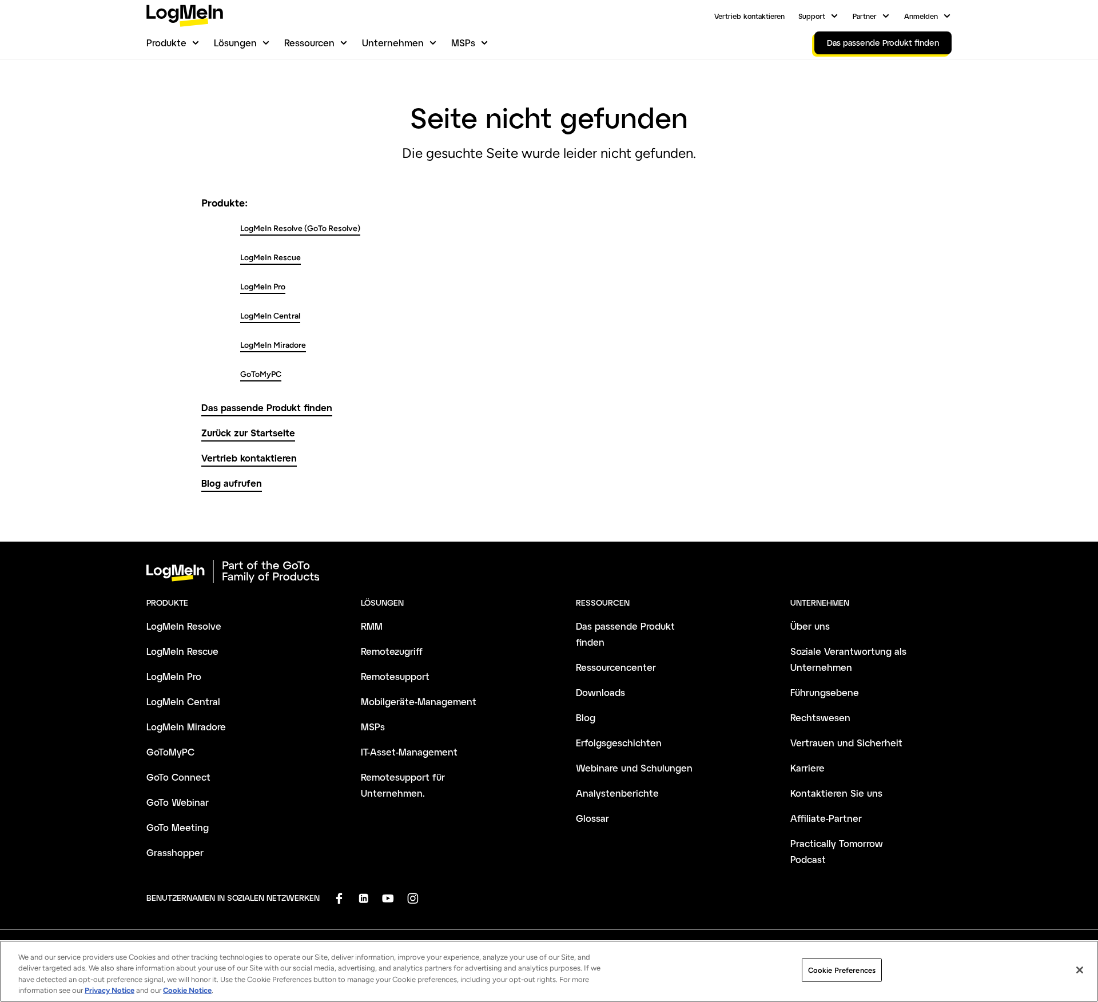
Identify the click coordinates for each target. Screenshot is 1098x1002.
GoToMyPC (260, 374)
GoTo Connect (178, 777)
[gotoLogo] (184, 16)
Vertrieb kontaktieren (749, 16)
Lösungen (235, 42)
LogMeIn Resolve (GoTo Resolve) (300, 228)
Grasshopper (175, 852)
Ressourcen (309, 42)
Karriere (807, 767)
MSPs (463, 42)
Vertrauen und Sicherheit (846, 742)
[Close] (1079, 970)
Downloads (600, 692)
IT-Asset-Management (409, 751)
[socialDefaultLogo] (339, 898)
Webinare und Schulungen (634, 767)
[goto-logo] (549, 571)
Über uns (810, 626)
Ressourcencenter (616, 667)
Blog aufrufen (231, 483)
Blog (585, 717)
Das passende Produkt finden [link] (883, 42)
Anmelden (921, 16)
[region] (549, 971)
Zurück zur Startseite (248, 432)
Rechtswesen (820, 717)
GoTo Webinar (177, 802)
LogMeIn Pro (262, 287)
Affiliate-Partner (826, 818)
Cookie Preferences (842, 970)
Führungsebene (824, 692)
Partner (865, 16)
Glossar (592, 818)
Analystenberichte (617, 793)
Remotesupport (395, 676)
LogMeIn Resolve (183, 626)
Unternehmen (393, 42)
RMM (372, 626)
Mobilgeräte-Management (418, 701)
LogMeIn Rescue (270, 258)
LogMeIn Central (270, 316)
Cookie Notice (187, 990)
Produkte (166, 42)
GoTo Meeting (177, 827)
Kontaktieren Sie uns (836, 793)
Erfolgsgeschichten (619, 742)
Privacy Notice (109, 990)
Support (811, 16)
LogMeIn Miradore (273, 345)
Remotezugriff (392, 651)
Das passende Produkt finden (266, 407)
